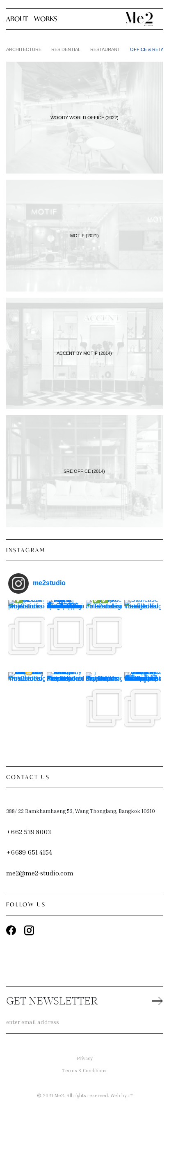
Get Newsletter (52, 1002)
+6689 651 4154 (29, 852)
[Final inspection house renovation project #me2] (26, 636)
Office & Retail (148, 49)
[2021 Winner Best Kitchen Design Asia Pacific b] (65, 708)
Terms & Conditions (84, 1070)
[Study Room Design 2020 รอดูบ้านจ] (26, 708)
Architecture (23, 49)
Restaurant (105, 49)
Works (45, 18)
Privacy (85, 1058)
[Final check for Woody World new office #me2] (104, 636)
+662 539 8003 (28, 832)
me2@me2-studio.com (39, 873)
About (17, 18)
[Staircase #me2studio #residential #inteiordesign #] (142, 636)
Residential (65, 49)
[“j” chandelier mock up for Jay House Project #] (104, 708)
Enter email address (32, 1021)
